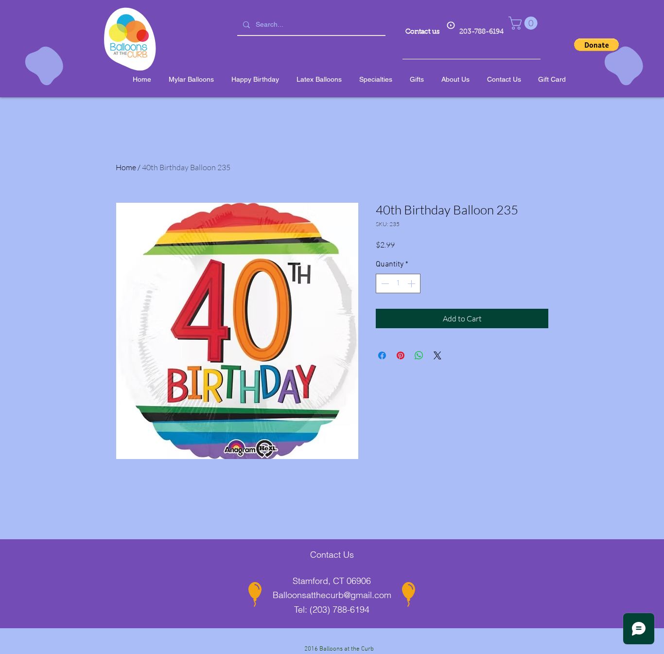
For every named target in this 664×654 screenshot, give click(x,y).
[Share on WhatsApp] (419, 355)
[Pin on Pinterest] (400, 355)
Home (126, 167)
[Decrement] (384, 283)
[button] (524, 23)
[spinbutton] (398, 283)
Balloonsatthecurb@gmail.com (332, 595)
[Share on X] (437, 355)
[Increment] (412, 283)
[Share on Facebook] (382, 355)
